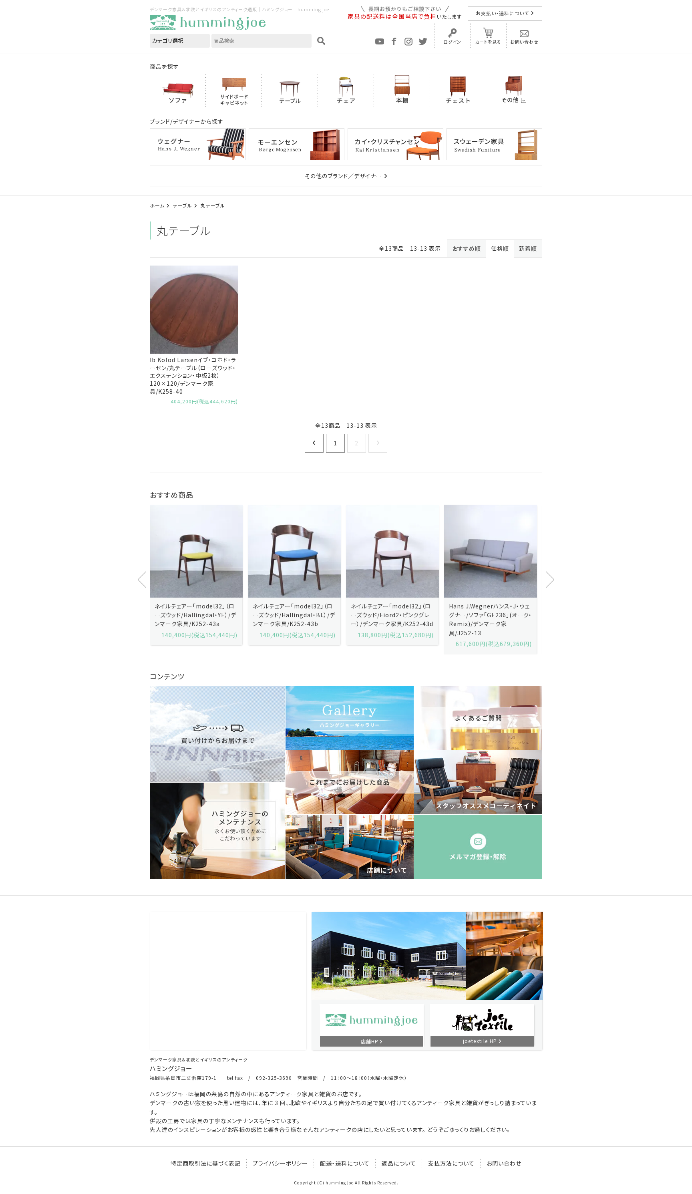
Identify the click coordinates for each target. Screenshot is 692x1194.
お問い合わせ (524, 41)
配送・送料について (345, 1163)
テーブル (182, 205)
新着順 (528, 248)
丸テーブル (213, 205)
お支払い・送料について (502, 13)
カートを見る (488, 41)
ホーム (157, 205)
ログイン (452, 41)
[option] (196, 575)
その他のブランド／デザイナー (343, 176)
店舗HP (369, 1041)
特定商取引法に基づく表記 (206, 1163)
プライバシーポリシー (280, 1163)
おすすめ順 (466, 248)
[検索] (321, 41)
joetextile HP (480, 1040)
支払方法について (451, 1163)
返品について (399, 1163)
